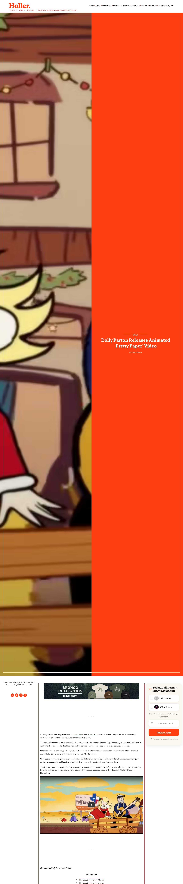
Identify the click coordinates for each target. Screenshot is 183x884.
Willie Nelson (93, 734)
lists (98, 6)
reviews (136, 6)
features (162, 6)
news (91, 6)
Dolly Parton (78, 734)
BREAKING (30, 10)
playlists (125, 6)
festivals (107, 6)
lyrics (144, 6)
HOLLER (12, 10)
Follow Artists (164, 732)
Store (116, 6)
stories (153, 6)
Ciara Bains (137, 352)
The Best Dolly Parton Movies (91, 879)
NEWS (21, 10)
